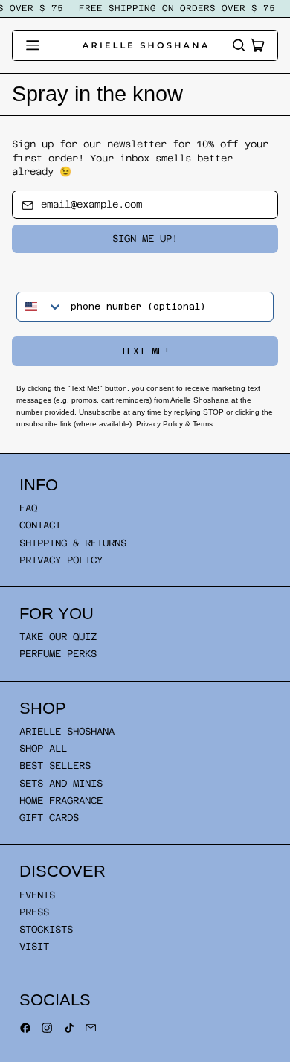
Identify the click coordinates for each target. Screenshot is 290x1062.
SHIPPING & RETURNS (72, 542)
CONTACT (40, 525)
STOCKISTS (46, 929)
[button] (238, 45)
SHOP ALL (43, 748)
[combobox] (40, 306)
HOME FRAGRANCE (61, 800)
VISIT (34, 946)
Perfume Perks (58, 653)
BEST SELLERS (55, 765)
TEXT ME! (145, 351)
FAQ (28, 508)
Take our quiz (58, 636)
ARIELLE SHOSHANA (67, 731)
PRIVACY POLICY (61, 560)
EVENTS (37, 895)
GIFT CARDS (49, 817)
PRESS (34, 912)
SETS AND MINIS (61, 783)
